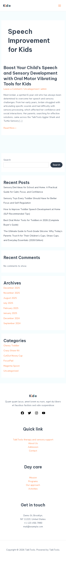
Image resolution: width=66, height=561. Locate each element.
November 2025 (12, 292)
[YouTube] (43, 413)
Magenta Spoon (12, 365)
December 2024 (12, 318)
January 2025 (10, 313)
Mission (33, 477)
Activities (33, 488)
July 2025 (8, 303)
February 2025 (11, 308)
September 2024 (12, 323)
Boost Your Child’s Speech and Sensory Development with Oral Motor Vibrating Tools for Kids (31, 75)
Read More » (10, 127)
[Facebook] (22, 413)
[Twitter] (29, 413)
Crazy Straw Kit (11, 350)
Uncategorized (31, 89)
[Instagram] (36, 413)
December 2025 (12, 287)
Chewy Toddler (11, 345)
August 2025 (10, 298)
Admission (33, 447)
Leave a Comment (13, 89)
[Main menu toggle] (59, 5)
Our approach (33, 485)
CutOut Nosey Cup (13, 355)
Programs (33, 481)
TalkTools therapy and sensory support (33, 439)
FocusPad (8, 360)
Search (7, 159)
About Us (33, 443)
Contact (33, 450)
